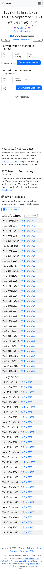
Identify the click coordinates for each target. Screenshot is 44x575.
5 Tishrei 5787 (27, 432)
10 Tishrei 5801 (28, 341)
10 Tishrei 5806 (28, 366)
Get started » (7, 190)
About (21, 548)
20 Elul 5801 (26, 507)
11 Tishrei (37, 40)
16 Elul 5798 (26, 492)
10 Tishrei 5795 (28, 311)
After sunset (10, 63)
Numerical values (9, 161)
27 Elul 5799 (26, 497)
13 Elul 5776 (26, 382)
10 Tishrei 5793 (28, 301)
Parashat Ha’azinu (22, 31)
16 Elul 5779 (26, 397)
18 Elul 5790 (26, 452)
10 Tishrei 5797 (28, 321)
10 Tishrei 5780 (28, 235)
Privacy (30, 548)
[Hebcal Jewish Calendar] (6, 3)
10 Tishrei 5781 (28, 240)
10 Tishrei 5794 (28, 306)
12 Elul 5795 (26, 477)
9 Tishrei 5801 (27, 502)
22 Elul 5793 (26, 467)
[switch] (12, 36)
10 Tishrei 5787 (28, 270)
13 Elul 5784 (26, 422)
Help (38, 548)
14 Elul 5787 (26, 437)
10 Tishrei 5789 (28, 281)
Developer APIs (27, 551)
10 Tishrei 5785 (28, 260)
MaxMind (10, 566)
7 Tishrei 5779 (27, 392)
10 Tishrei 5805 (28, 361)
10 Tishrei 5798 (28, 326)
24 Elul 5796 (26, 482)
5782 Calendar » (12, 209)
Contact (13, 551)
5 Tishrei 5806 (27, 527)
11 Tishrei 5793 (28, 462)
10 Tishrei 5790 (28, 286)
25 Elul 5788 (26, 442)
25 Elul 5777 (26, 387)
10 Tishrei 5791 (28, 291)
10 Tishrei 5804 (28, 356)
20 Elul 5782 (26, 412)
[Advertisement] (22, 121)
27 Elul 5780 (26, 402)
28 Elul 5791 (26, 457)
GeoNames (34, 563)
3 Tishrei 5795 (27, 472)
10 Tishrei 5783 (28, 250)
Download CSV (32, 216)
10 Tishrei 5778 (28, 225)
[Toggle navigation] (39, 3)
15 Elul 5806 (26, 532)
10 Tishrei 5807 (28, 371)
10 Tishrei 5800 (28, 336)
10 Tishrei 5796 (28, 316)
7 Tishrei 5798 (27, 487)
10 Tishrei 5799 (28, 331)
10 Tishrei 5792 (28, 296)
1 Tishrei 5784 (27, 417)
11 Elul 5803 (26, 517)
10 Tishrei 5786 (28, 265)
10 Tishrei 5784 (28, 255)
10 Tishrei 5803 (28, 351)
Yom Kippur (22, 28)
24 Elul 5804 (26, 522)
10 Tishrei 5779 (28, 230)
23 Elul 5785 (26, 427)
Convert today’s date (21, 39)
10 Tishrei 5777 (28, 220)
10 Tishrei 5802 (28, 346)
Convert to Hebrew (30, 62)
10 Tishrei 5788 (28, 275)
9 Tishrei (6, 40)
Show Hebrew (24, 36)
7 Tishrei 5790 (27, 447)
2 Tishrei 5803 (27, 512)
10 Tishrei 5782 (28, 245)
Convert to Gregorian (30, 87)
